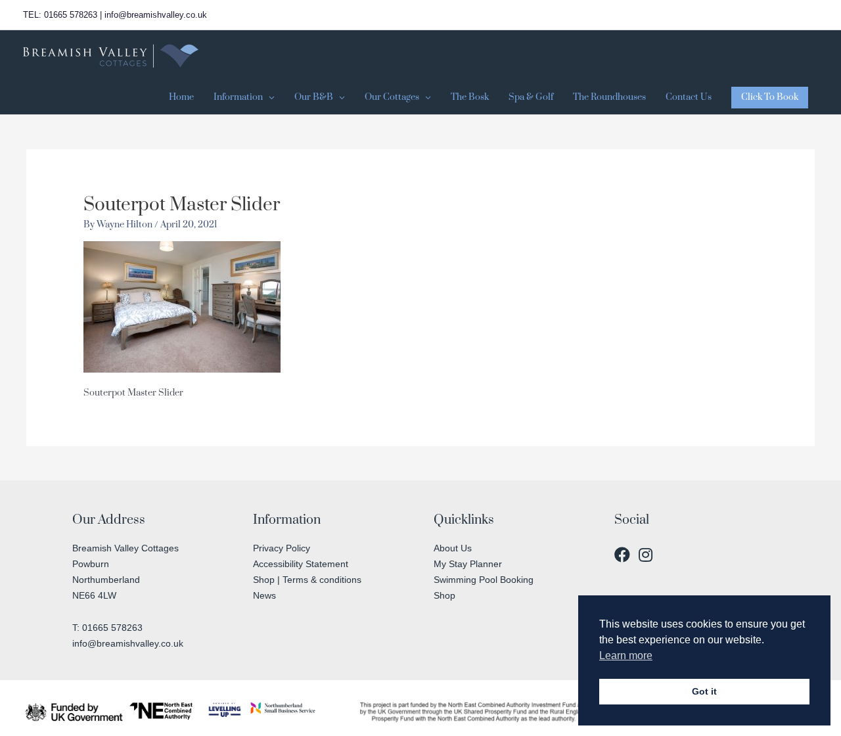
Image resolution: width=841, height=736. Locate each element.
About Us (453, 548)
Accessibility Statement (300, 564)
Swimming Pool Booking (484, 579)
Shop (444, 595)
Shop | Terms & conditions (307, 579)
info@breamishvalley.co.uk (127, 643)
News (264, 595)
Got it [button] (704, 691)
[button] (769, 97)
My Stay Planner (468, 564)
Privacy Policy (281, 548)
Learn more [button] (625, 655)
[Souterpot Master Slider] (182, 307)
